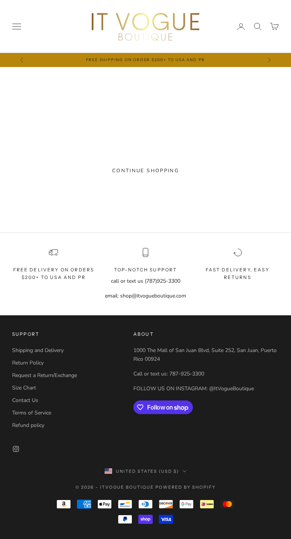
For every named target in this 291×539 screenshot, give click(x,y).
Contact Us (25, 400)
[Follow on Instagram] (16, 449)
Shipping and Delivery (38, 350)
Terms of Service (31, 412)
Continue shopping (145, 170)
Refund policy (28, 425)
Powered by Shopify (185, 487)
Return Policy (28, 362)
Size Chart (24, 387)
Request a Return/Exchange (44, 375)
